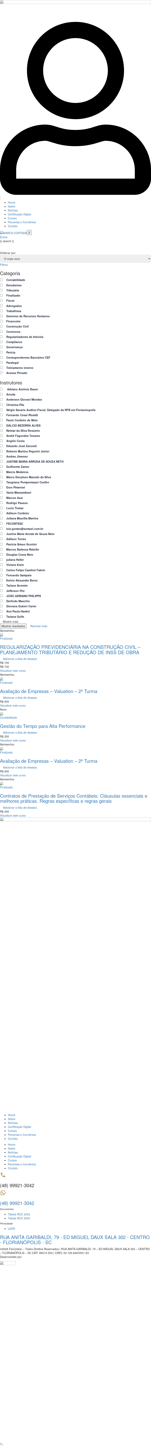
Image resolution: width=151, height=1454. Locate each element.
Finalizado (6, 638)
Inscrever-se (24, 1436)
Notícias (13, 210)
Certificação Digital (19, 214)
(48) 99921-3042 (17, 1202)
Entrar (36, 1436)
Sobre (11, 206)
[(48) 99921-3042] (3, 1194)
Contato (13, 226)
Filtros (4, 265)
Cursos (12, 218)
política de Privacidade (110, 1397)
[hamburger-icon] (0, 198)
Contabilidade (8, 717)
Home (11, 202)
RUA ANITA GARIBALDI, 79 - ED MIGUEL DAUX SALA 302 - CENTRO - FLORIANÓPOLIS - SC (75, 1240)
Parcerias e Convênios (22, 222)
